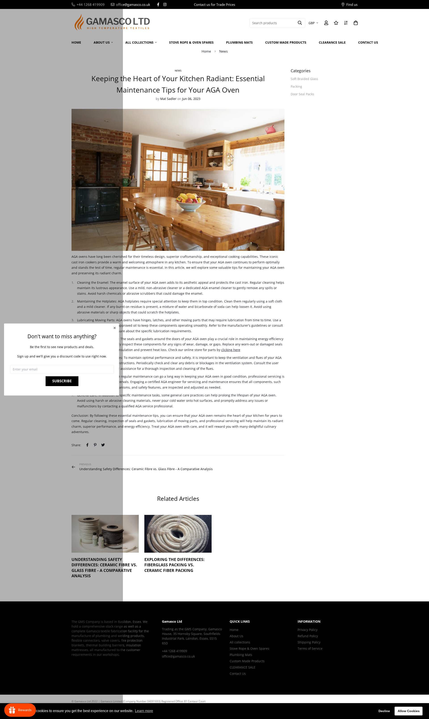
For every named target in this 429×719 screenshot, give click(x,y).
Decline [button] (384, 711)
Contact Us (368, 42)
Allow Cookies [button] (409, 711)
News (223, 51)
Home (206, 51)
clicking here (230, 350)
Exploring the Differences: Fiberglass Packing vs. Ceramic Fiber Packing (174, 565)
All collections (139, 42)
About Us (236, 636)
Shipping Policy (309, 642)
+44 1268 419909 (174, 651)
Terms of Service (310, 648)
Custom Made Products (285, 42)
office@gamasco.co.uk (178, 656)
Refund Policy (308, 636)
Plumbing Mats (239, 42)
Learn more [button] (144, 711)
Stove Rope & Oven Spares (191, 42)
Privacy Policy (308, 630)
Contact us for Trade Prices (214, 4)
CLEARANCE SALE (332, 42)
